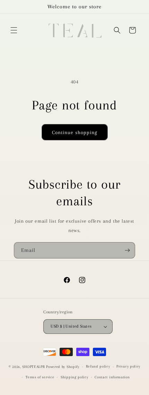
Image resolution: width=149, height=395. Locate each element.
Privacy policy (128, 366)
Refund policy (98, 366)
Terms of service (40, 377)
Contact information (112, 377)
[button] (13, 30)
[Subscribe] (127, 250)
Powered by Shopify (62, 366)
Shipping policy (74, 377)
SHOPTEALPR (33, 366)
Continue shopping (74, 132)
